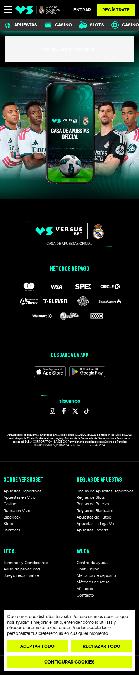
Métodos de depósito (96, 575)
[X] (75, 411)
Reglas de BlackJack (95, 510)
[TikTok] (87, 411)
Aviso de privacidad (22, 569)
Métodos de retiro (93, 581)
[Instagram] (52, 411)
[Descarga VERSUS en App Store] (50, 371)
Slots (97, 25)
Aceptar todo (37, 646)
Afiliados (85, 588)
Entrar (82, 10)
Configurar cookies (69, 662)
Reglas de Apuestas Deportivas (105, 490)
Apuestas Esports (92, 529)
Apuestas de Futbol (95, 517)
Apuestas (25, 25)
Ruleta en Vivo (17, 510)
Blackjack (12, 517)
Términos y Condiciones (26, 562)
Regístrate (116, 10)
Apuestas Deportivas (22, 490)
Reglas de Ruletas (93, 503)
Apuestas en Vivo (19, 497)
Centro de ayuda (92, 562)
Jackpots (12, 529)
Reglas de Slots (91, 497)
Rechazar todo (101, 646)
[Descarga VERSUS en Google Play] (87, 371)
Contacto (85, 595)
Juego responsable (21, 575)
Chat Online (88, 569)
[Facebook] (64, 411)
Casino (63, 25)
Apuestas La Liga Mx (95, 523)
